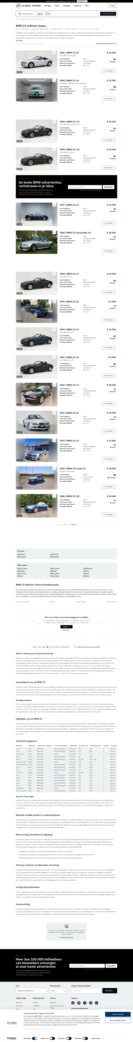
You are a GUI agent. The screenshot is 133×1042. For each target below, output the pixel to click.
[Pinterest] (84, 1003)
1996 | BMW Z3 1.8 (69, 412)
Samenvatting (95, 29)
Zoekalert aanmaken (108, 14)
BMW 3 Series (21, 573)
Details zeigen (95, 1038)
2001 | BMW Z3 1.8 (69, 52)
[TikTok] (96, 1003)
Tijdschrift (77, 6)
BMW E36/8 (54, 554)
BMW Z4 (86, 573)
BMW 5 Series (54, 568)
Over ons (19, 1002)
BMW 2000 (21, 571)
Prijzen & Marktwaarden (22, 29)
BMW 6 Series (54, 573)
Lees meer (19, 40)
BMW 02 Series (22, 568)
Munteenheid (55, 986)
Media (18, 1009)
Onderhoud (67, 29)
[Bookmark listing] (54, 52)
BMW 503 (53, 571)
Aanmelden (108, 187)
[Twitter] (78, 1003)
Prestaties (75, 29)
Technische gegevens (57, 29)
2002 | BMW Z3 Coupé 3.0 (73, 468)
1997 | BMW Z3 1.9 (69, 204)
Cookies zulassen (118, 1014)
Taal (17, 986)
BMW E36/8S (54, 557)
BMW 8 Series (87, 568)
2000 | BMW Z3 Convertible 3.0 (75, 232)
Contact (35, 1002)
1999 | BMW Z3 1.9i (69, 121)
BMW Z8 (86, 576)
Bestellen (108, 991)
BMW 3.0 (20, 576)
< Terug (18, 19)
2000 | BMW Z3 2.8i (69, 496)
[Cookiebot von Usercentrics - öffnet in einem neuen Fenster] (12, 1038)
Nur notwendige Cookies (118, 1020)
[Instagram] (90, 1003)
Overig (88, 29)
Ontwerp (81, 29)
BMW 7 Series (54, 576)
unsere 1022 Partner (36, 1016)
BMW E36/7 (21, 554)
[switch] (52, 1038)
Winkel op (53, 1002)
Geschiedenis (35, 29)
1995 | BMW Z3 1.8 (69, 301)
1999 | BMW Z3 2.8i (69, 149)
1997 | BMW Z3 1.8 (69, 357)
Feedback (36, 1006)
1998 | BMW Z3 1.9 (69, 80)
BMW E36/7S (21, 557)
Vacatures (19, 1006)
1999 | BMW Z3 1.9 (69, 273)
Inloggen (112, 5)
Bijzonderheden (44, 29)
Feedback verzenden (66, 937)
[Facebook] (73, 1003)
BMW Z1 (86, 571)
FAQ (34, 1009)
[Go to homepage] (28, 5)
